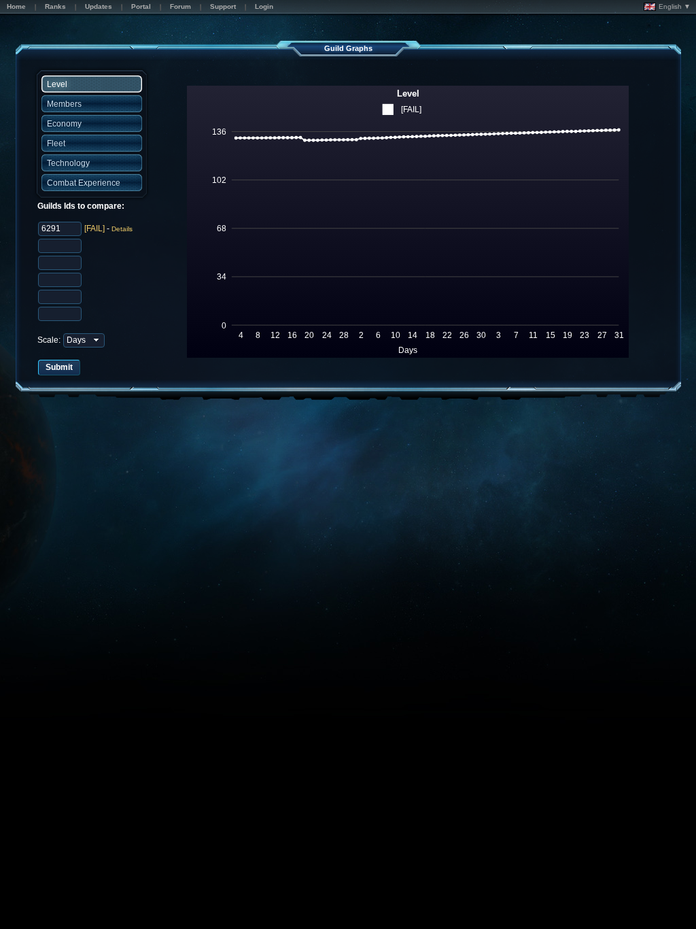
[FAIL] (94, 228)
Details (122, 229)
